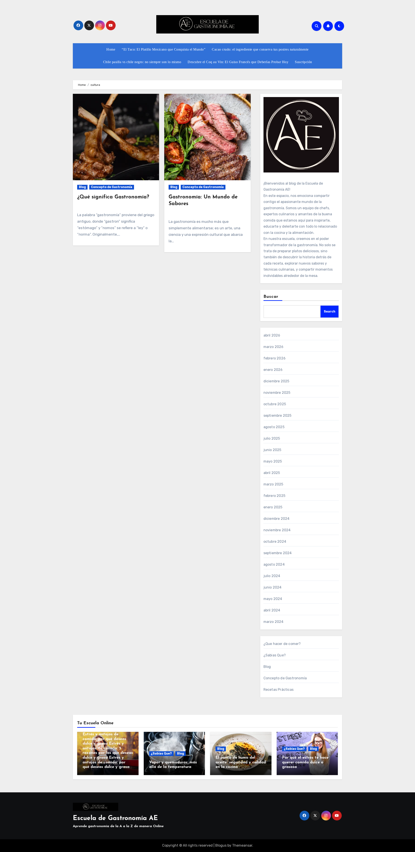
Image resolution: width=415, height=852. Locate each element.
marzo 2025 (273, 484)
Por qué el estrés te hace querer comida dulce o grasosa (305, 762)
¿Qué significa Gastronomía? (113, 197)
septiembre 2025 (277, 415)
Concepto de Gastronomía (111, 187)
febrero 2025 (274, 496)
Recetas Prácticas (278, 690)
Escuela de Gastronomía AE (115, 818)
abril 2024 (271, 610)
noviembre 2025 (276, 393)
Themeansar (242, 845)
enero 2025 (273, 507)
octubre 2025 (274, 404)
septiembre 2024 (277, 553)
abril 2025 (271, 473)
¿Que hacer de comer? (282, 644)
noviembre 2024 (277, 530)
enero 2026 (273, 370)
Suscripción (303, 62)
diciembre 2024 (276, 519)
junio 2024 (272, 587)
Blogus (221, 845)
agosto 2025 (273, 427)
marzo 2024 (273, 622)
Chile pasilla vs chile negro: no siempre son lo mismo (142, 62)
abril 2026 (271, 335)
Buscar (271, 297)
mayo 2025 (272, 461)
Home (110, 49)
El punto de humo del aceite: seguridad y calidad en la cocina (240, 762)
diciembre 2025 (276, 381)
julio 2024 (271, 576)
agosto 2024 (274, 564)
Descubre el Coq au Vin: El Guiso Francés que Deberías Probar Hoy (238, 62)
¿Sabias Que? (274, 655)
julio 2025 (271, 438)
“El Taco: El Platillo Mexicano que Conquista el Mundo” (163, 49)
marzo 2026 (273, 347)
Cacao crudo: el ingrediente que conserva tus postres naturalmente (260, 49)
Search (329, 311)
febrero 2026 (274, 358)
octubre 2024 (274, 541)
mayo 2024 (272, 599)
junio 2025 (272, 450)
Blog (82, 187)
